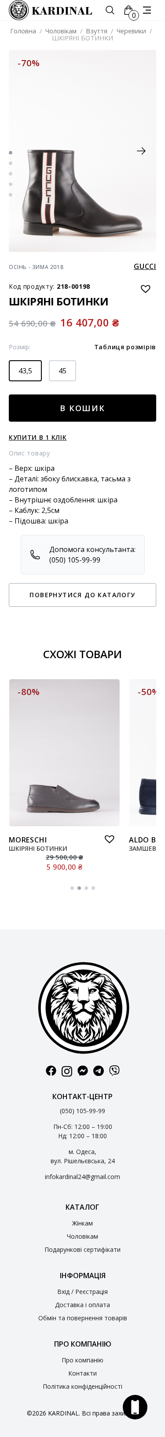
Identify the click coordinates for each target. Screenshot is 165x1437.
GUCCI (145, 266)
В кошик (82, 408)
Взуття (96, 30)
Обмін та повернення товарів (82, 1318)
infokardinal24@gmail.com (82, 1176)
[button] (141, 150)
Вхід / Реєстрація (82, 1291)
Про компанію (82, 1360)
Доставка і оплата (82, 1305)
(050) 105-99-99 (82, 1111)
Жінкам (82, 1223)
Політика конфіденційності (82, 1386)
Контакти (82, 1373)
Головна (23, 30)
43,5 (25, 371)
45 (62, 371)
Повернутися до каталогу (82, 595)
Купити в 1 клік (38, 437)
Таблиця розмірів (125, 347)
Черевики (131, 30)
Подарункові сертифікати (82, 1249)
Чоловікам (61, 30)
